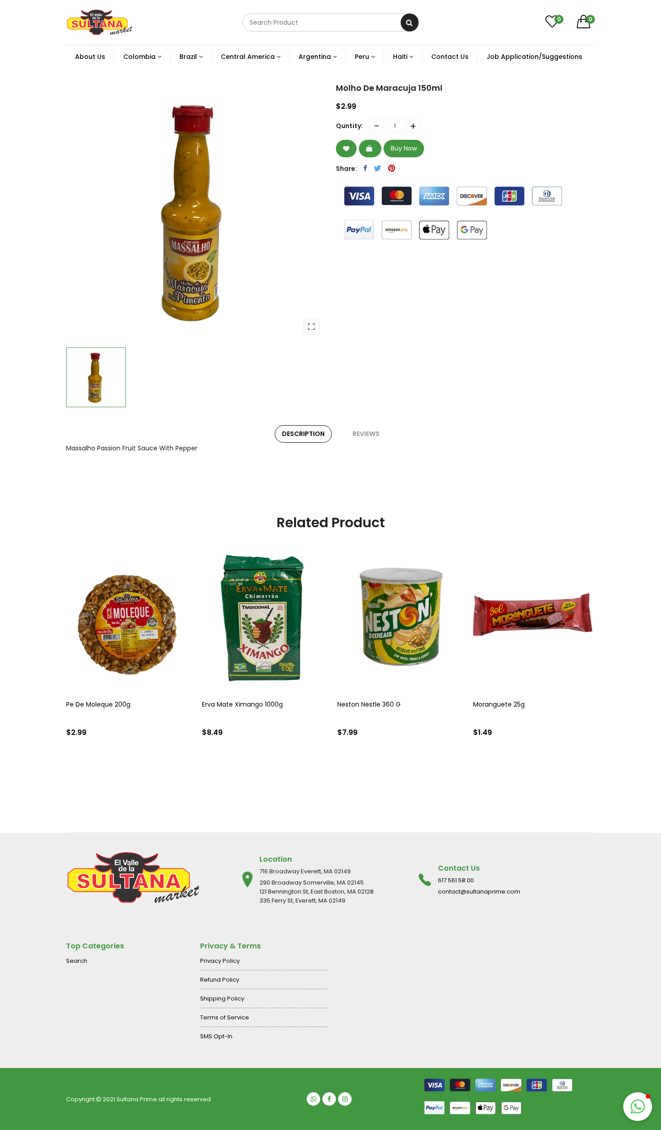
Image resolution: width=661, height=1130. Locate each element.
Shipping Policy (222, 998)
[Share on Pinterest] (391, 168)
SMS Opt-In (216, 1036)
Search (76, 960)
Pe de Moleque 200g (98, 704)
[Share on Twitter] (377, 168)
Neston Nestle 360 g (369, 704)
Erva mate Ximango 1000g (242, 704)
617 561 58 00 (456, 880)
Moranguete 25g (499, 704)
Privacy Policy (220, 960)
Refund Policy (219, 979)
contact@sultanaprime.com (479, 891)
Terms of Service (224, 1017)
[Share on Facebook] (365, 168)
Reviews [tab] (366, 433)
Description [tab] (303, 433)
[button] (637, 1106)
